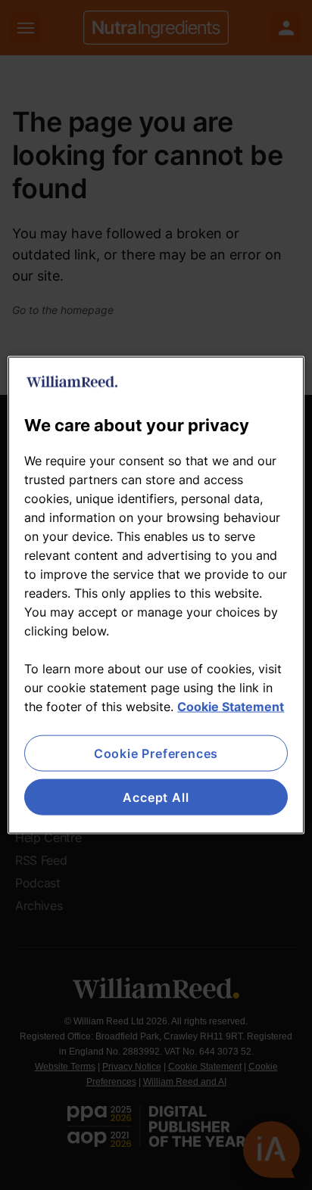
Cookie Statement (230, 705)
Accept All (156, 797)
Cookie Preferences (156, 752)
